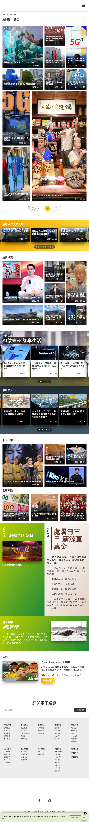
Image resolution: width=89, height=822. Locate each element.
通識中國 (49, 269)
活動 (5, 657)
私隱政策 (55, 816)
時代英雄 (71, 291)
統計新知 (49, 271)
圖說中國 (7, 754)
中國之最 (57, 730)
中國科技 (7, 59)
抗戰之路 (57, 765)
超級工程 (7, 730)
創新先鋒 (49, 57)
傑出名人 (59, 479)
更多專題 (57, 771)
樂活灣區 (49, 32)
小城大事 (17, 479)
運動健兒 (74, 739)
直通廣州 (24, 736)
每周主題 (7, 335)
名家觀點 (7, 490)
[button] (36, 246)
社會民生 (71, 55)
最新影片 (7, 390)
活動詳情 (48, 680)
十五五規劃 (58, 754)
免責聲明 (61, 811)
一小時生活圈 (25, 733)
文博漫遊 (7, 762)
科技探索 (7, 739)
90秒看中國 (58, 751)
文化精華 (7, 749)
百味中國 (41, 728)
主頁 (4, 14)
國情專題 (57, 749)
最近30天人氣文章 (13, 224)
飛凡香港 (17, 317)
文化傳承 (7, 751)
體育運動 (24, 760)
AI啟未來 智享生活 (21, 340)
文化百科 (7, 757)
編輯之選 (17, 511)
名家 (39, 751)
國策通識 (57, 762)
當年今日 (3, 532)
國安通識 (57, 760)
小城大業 (57, 757)
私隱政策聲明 (49, 811)
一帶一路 (57, 768)
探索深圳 (49, 33)
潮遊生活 (41, 725)
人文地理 (49, 313)
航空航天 (7, 733)
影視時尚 (41, 733)
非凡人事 (49, 56)
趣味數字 (7, 622)
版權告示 (37, 811)
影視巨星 (74, 741)
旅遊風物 (41, 730)
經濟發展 (17, 135)
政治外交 (24, 751)
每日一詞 (48, 532)
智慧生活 (17, 59)
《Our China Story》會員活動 (56, 662)
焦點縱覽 (71, 54)
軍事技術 (7, 736)
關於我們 (27, 811)
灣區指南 (24, 739)
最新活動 (74, 757)
